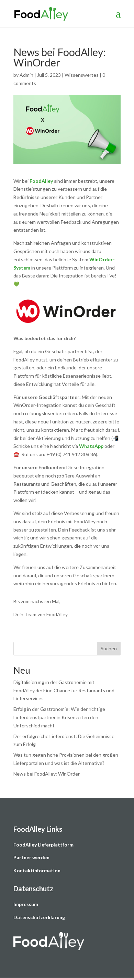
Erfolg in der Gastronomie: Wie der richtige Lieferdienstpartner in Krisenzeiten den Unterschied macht (59, 717)
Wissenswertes (82, 75)
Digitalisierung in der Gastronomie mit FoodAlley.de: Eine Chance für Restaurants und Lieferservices (63, 690)
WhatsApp (91, 446)
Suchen (109, 648)
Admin (26, 75)
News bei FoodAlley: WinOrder (46, 774)
